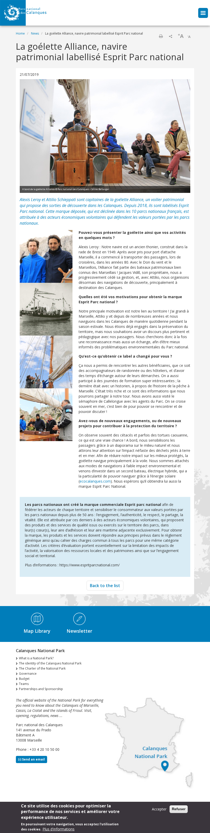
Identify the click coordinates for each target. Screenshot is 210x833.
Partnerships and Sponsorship (41, 689)
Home (20, 33)
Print (160, 36)
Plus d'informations (59, 829)
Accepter (159, 809)
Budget (24, 678)
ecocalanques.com (95, 481)
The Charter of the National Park (42, 668)
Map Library (37, 631)
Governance (28, 673)
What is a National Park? (36, 658)
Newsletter (79, 631)
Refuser (178, 809)
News (35, 33)
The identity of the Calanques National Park (50, 663)
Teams (24, 684)
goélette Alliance (128, 199)
